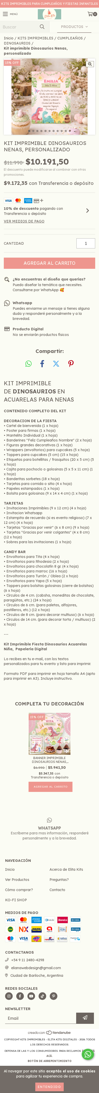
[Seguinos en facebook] (20, 996)
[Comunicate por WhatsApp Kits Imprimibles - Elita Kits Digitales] (88, 1054)
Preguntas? (59, 879)
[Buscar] (42, 27)
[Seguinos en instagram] (9, 996)
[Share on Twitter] (56, 364)
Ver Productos (17, 879)
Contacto (57, 890)
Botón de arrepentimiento (50, 1061)
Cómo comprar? (19, 890)
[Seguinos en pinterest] (53, 996)
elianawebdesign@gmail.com (36, 968)
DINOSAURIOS (17, 43)
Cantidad (14, 243)
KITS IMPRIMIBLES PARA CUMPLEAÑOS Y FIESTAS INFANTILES (49, 4)
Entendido (49, 1087)
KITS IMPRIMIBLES (35, 38)
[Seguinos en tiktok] (42, 996)
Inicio (8, 38)
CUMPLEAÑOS (70, 38)
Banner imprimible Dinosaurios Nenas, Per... (49, 760)
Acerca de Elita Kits (66, 869)
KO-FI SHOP (16, 900)
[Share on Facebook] (42, 364)
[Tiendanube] (49, 1034)
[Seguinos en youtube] (31, 996)
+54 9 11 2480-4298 (27, 960)
